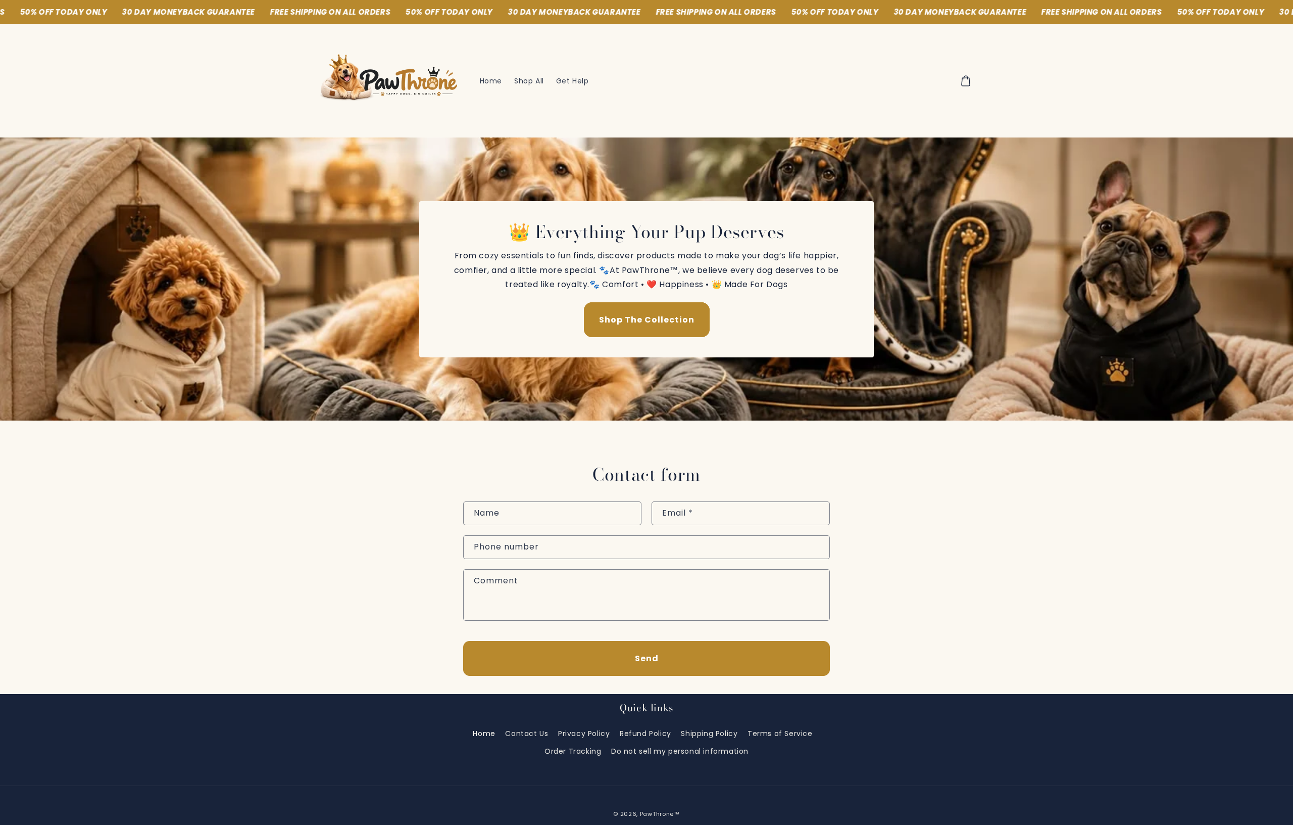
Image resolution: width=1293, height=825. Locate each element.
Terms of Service (780, 733)
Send (647, 658)
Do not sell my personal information (680, 751)
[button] (966, 81)
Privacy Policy (584, 733)
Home (484, 733)
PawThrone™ (660, 814)
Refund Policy (645, 733)
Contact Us (526, 733)
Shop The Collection (646, 320)
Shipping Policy (709, 733)
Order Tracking (572, 751)
